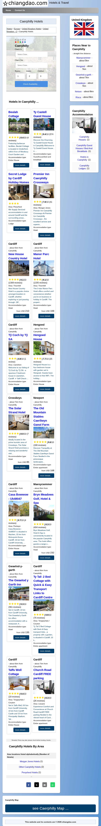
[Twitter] (36, 784)
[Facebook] (28, 784)
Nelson (78, 91)
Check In (18, 49)
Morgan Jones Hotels (30, 761)
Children (41, 71)
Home (8, 10)
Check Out (19, 60)
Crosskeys (80, 83)
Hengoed (80, 66)
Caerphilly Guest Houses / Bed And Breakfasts (84, 148)
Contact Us (20, 10)
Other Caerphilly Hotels (30, 767)
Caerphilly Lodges (84, 167)
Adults (28, 71)
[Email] (44, 784)
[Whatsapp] (52, 784)
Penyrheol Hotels (30, 772)
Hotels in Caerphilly (83, 158)
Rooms (17, 71)
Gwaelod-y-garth (83, 75)
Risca (78, 97)
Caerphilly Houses (84, 138)
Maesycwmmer (83, 58)
